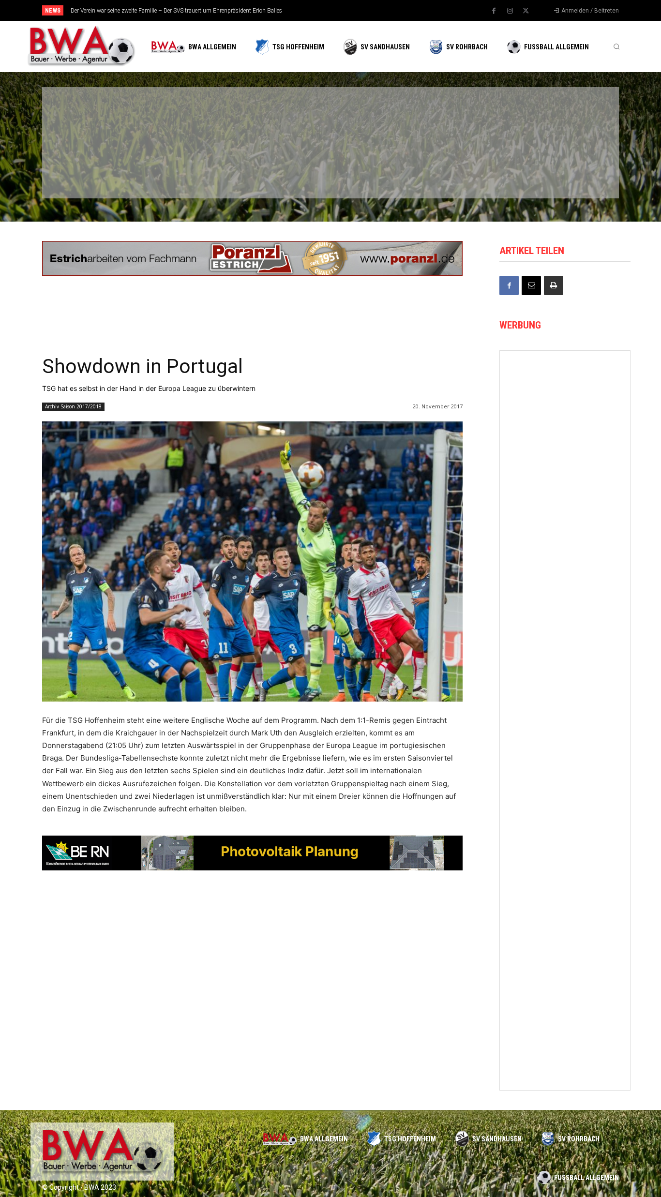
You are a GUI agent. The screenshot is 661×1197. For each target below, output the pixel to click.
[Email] (531, 285)
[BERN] (279, 117)
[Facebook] (494, 11)
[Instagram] (510, 11)
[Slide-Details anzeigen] (252, 258)
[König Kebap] (465, 168)
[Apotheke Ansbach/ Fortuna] (565, 871)
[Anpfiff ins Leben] (565, 709)
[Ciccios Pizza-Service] (558, 168)
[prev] (347, 10)
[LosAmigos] (372, 168)
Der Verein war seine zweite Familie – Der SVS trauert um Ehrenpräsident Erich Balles (176, 10)
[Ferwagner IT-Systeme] (565, 628)
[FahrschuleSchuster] (465, 117)
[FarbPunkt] (186, 168)
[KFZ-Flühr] (186, 117)
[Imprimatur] (558, 117)
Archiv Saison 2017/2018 (73, 406)
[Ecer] (372, 117)
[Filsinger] (93, 117)
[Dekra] (279, 168)
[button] (616, 46)
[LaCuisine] (93, 168)
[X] (526, 11)
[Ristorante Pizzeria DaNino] (565, 384)
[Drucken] (553, 285)
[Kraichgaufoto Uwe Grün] (565, 466)
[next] (363, 10)
